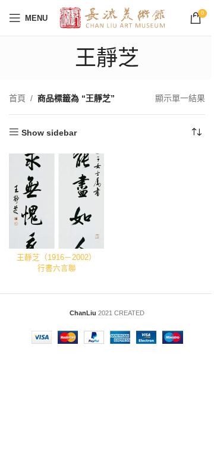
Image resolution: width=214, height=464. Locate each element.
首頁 (17, 98)
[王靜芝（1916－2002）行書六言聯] (56, 201)
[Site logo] (112, 17)
